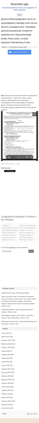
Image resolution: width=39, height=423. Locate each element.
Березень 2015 (6, 401)
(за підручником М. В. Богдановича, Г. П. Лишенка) (18, 216)
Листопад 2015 (6, 372)
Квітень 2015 (6, 397)
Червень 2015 (6, 390)
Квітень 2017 (6, 336)
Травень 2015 (6, 394)
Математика (9, 219)
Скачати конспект (19, 52)
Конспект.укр (19, 4)
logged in (12, 247)
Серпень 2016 (6, 347)
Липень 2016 (6, 351)
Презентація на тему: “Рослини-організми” (15, 293)
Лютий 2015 (5, 404)
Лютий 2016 (5, 362)
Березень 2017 (6, 340)
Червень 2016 (6, 354)
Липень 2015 (6, 387)
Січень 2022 (5, 333)
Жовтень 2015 (6, 376)
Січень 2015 (5, 408)
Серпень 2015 (6, 383)
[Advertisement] (19, 73)
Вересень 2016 (6, 344)
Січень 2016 (5, 365)
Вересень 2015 (6, 379)
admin (7, 47)
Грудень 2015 (6, 369)
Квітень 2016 (6, 358)
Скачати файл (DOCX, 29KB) (10, 164)
